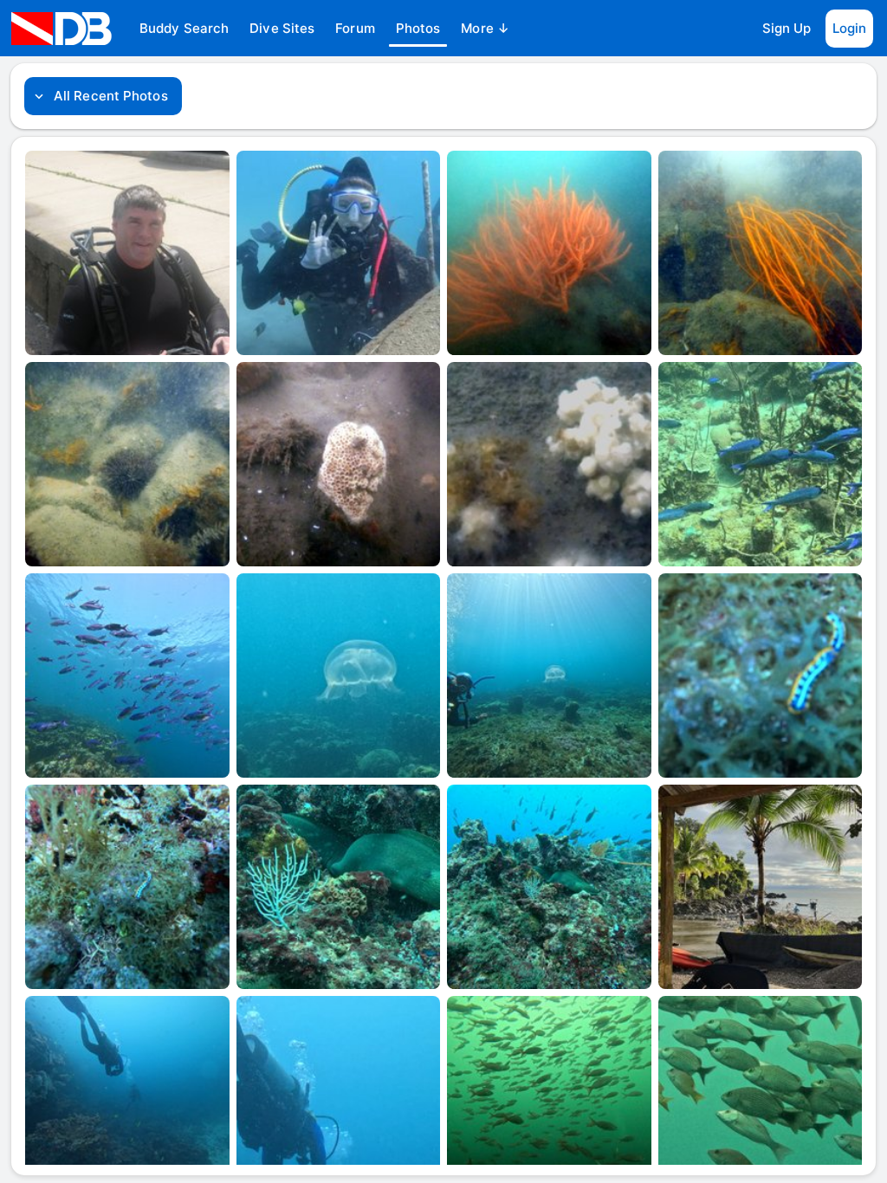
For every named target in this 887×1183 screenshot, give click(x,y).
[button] (184, 28)
